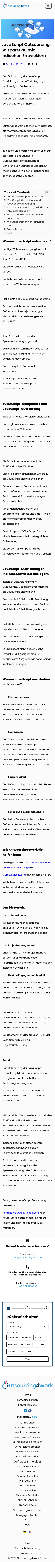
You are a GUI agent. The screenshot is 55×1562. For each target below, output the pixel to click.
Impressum (27, 1553)
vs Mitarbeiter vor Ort (27, 1451)
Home (27, 1543)
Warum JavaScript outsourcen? (24, 196)
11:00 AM (39, 1337)
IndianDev (27, 1417)
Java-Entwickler (27, 1490)
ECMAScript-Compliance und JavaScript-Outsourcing (23, 202)
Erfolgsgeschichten (27, 1515)
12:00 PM (12, 1344)
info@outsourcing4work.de (27, 1257)
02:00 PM (39, 1344)
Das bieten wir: (15, 229)
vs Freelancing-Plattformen (27, 1441)
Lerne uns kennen (27, 1400)
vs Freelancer (28, 1422)
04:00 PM (26, 1351)
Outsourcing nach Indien (27, 1510)
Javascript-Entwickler (27, 1466)
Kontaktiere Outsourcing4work (21, 1212)
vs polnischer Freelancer (28, 1432)
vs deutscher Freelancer (27, 1427)
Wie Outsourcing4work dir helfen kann (26, 223)
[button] (48, 5)
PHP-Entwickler (27, 1471)
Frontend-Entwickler (27, 1499)
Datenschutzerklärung (27, 1548)
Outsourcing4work (14, 875)
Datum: (11, 1322)
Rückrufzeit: (13, 1332)
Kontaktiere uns (27, 1405)
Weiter (27, 1359)
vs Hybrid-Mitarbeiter (27, 1456)
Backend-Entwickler (27, 1476)
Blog (27, 1520)
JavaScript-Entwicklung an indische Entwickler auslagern (27, 209)
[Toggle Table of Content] (47, 192)
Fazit (9, 232)
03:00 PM (12, 1351)
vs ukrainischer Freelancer (27, 1437)
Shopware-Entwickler (27, 1495)
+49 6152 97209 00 (27, 1286)
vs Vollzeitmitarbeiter (27, 1446)
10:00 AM (26, 1337)
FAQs (28, 1525)
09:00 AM (13, 1337)
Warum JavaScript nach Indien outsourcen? (25, 216)
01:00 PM (26, 1344)
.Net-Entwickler (27, 1485)
